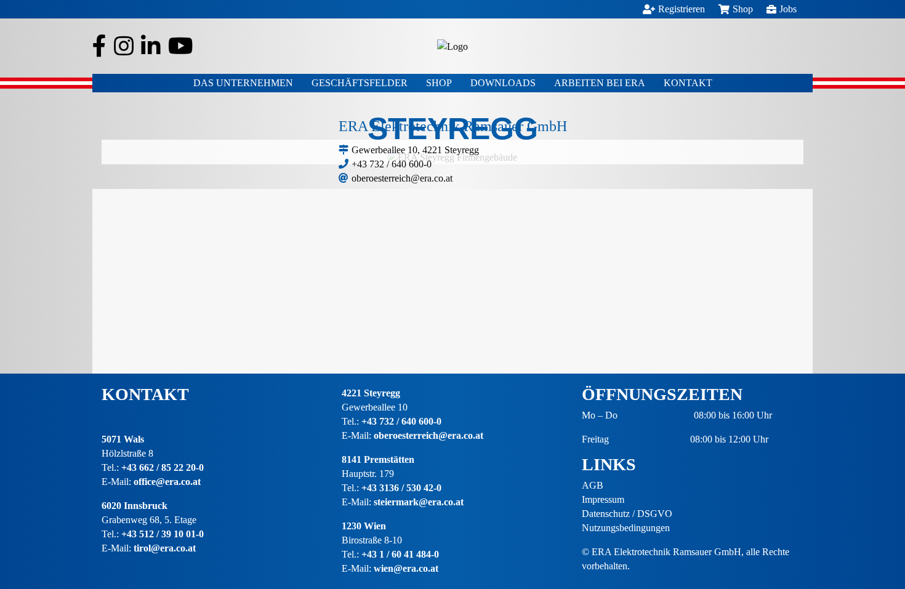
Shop (439, 83)
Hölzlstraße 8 (127, 453)
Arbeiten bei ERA (599, 83)
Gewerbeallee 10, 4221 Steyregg (415, 150)
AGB (592, 485)
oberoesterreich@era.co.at (402, 178)
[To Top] (877, 536)
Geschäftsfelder (360, 83)
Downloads (503, 83)
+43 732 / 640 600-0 (392, 164)
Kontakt (688, 83)
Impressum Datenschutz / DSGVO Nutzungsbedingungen (627, 513)
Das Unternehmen (243, 83)
